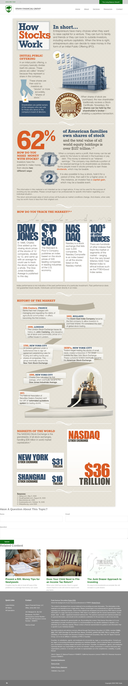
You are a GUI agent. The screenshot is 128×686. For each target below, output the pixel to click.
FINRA (118, 630)
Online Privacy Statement (59, 667)
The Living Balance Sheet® (111, 2)
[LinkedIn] (20, 2)
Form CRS (72, 600)
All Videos (9, 608)
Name (2, 514)
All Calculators (10, 610)
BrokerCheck (96, 602)
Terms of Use (55, 663)
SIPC (52, 632)
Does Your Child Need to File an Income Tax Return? (63, 580)
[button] (86, 9)
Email (68, 514)
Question (3, 527)
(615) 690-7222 (10, 2)
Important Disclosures (58, 660)
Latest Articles (10, 605)
